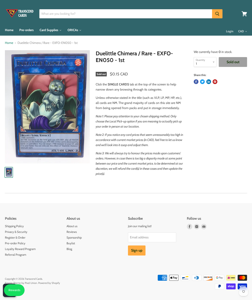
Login (229, 31)
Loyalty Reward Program (20, 249)
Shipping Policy (14, 226)
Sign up (136, 250)
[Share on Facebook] (196, 81)
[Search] (217, 13)
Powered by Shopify (49, 282)
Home (9, 43)
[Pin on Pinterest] (215, 81)
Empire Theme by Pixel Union (21, 282)
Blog (69, 249)
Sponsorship (74, 237)
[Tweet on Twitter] (202, 81)
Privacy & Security (16, 232)
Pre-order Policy (15, 243)
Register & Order (15, 237)
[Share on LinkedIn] (208, 81)
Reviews (72, 232)
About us (72, 226)
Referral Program (15, 254)
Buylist (71, 243)
